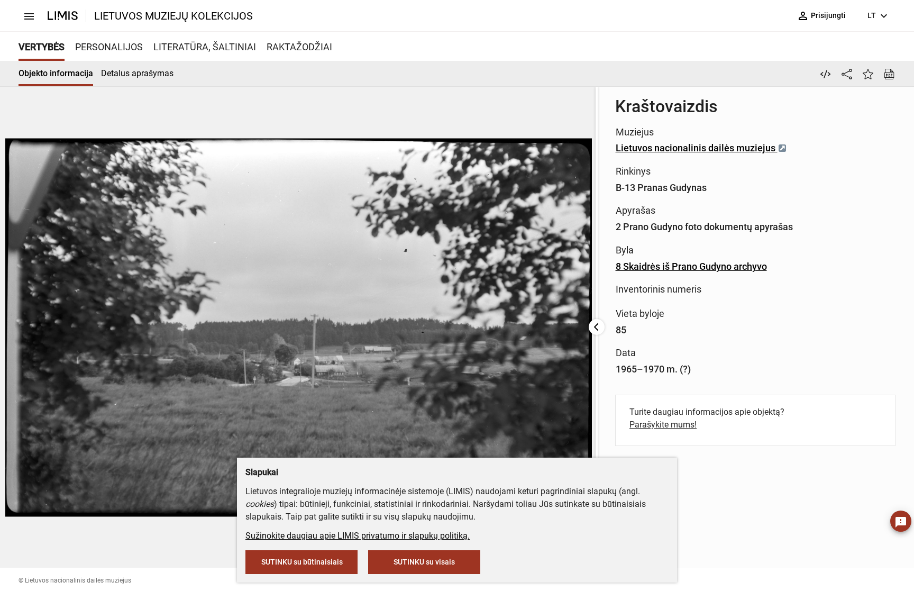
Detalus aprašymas (137, 73)
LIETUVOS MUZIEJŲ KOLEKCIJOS (173, 16)
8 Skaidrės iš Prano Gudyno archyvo (691, 266)
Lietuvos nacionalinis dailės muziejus (697, 147)
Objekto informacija (56, 73)
